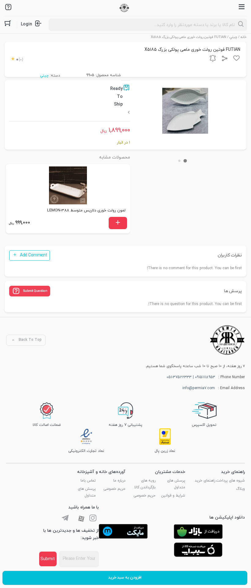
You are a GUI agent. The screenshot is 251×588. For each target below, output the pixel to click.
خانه (243, 37)
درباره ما (119, 480)
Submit (47, 559)
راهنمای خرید (205, 480)
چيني (233, 37)
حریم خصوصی (144, 495)
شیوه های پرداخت (230, 480)
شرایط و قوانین (173, 495)
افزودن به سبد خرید (124, 577)
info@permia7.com (198, 388)
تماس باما (88, 480)
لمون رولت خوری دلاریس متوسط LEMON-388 (86, 210)
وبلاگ (240, 488)
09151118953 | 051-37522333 (191, 377)
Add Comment (33, 255)
